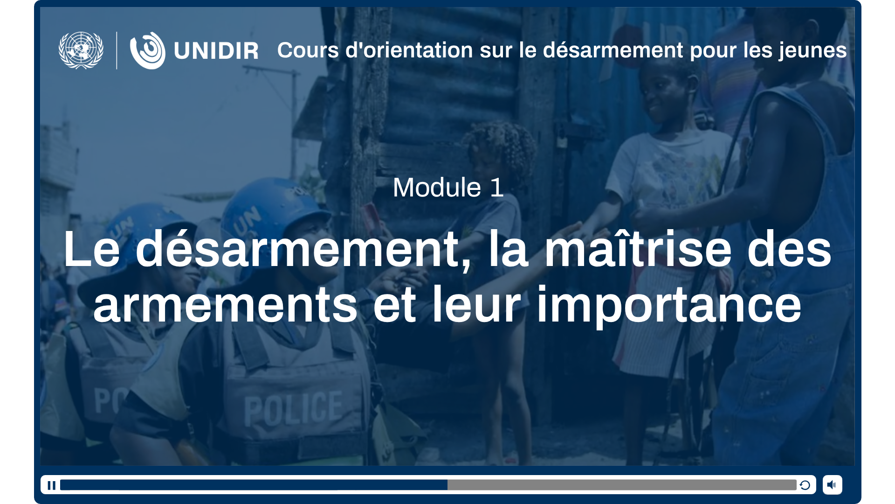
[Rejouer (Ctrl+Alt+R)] (806, 484)
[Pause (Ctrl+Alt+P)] (50, 484)
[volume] (832, 484)
